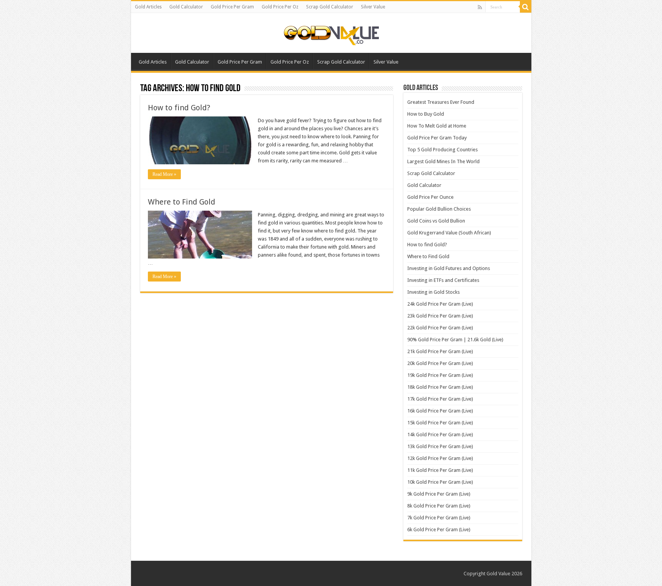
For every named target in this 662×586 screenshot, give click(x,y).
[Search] (525, 7)
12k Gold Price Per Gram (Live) (440, 458)
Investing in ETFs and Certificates (443, 280)
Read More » (164, 174)
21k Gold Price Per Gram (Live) (440, 351)
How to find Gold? (179, 107)
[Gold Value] (331, 34)
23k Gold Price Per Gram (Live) (440, 316)
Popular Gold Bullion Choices (439, 209)
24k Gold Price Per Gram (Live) (440, 304)
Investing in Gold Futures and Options (448, 268)
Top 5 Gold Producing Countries (442, 149)
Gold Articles (148, 7)
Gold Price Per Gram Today (437, 138)
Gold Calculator (186, 7)
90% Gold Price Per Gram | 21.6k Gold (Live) (455, 339)
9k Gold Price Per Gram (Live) (438, 494)
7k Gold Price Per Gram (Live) (438, 518)
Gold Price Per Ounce (430, 197)
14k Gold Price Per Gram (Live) (440, 434)
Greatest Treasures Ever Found (440, 102)
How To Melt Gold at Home (436, 126)
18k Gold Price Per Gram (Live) (440, 387)
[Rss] (480, 7)
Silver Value (373, 7)
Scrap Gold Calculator (329, 7)
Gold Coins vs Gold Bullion (436, 221)
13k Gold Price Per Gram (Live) (440, 446)
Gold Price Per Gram (232, 7)
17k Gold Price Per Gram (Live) (440, 399)
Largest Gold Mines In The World (443, 161)
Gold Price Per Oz (280, 7)
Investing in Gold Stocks (433, 292)
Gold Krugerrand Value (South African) (449, 233)
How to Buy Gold (425, 114)
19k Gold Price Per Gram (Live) (440, 375)
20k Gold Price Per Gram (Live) (440, 363)
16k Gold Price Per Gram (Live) (440, 411)
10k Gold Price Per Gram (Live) (440, 482)
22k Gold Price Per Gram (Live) (440, 328)
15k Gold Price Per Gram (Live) (440, 423)
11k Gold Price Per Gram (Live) (440, 470)
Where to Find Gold (181, 201)
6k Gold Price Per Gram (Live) (438, 529)
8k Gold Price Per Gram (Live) (438, 506)
